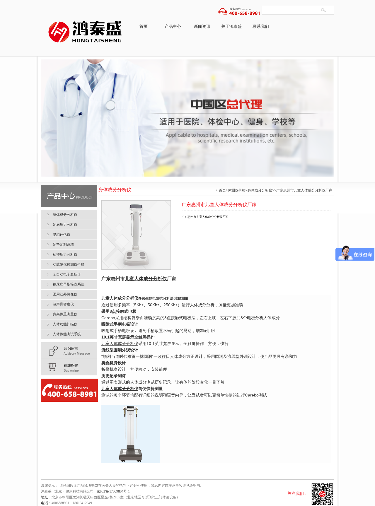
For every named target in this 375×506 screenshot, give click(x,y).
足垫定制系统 (63, 244)
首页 (143, 26)
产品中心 (173, 26)
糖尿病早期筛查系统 (68, 284)
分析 (148, 278)
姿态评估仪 (61, 235)
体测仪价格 (237, 190)
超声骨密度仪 (63, 304)
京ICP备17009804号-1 (113, 491)
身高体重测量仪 (65, 314)
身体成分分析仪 (260, 190)
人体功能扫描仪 (65, 324)
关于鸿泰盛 (231, 26)
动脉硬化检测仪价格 (68, 264)
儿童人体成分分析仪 (119, 343)
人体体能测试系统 (67, 334)
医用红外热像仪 (65, 294)
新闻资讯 (202, 26)
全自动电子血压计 (67, 274)
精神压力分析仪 (65, 254)
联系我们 (261, 26)
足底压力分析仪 (65, 225)
